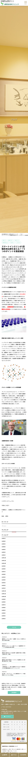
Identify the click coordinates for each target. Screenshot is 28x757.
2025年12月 (4, 557)
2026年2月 (3, 552)
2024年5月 (3, 610)
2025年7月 (3, 571)
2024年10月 (4, 596)
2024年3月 (3, 615)
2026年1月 (3, 555)
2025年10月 (4, 563)
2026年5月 (3, 543)
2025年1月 (3, 588)
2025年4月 (3, 579)
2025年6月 (3, 574)
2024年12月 (4, 591)
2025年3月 (3, 582)
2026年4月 (3, 546)
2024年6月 (3, 607)
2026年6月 (3, 541)
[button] (25, 3)
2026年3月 (3, 549)
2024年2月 (3, 618)
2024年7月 (3, 604)
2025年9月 (3, 566)
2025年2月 (3, 585)
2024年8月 (3, 602)
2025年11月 (4, 560)
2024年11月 (4, 593)
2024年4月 (3, 613)
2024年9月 (3, 599)
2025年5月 (3, 577)
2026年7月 (3, 538)
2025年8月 (3, 568)
